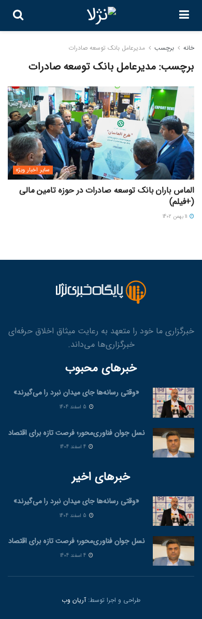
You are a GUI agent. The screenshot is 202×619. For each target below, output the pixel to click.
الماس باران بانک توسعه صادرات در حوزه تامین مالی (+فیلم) (106, 196)
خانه (188, 48)
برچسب (164, 48)
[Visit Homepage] (101, 15)
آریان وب (74, 600)
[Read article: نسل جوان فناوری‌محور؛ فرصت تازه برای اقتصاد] (173, 443)
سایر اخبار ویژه (33, 170)
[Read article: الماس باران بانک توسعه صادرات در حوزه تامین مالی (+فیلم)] (101, 133)
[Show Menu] (184, 15)
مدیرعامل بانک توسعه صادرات (106, 48)
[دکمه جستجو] (18, 15)
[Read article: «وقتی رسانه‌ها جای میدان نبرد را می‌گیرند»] (173, 402)
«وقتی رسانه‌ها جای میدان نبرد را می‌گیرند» (76, 392)
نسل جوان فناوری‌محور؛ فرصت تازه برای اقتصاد (76, 432)
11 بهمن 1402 (176, 216)
